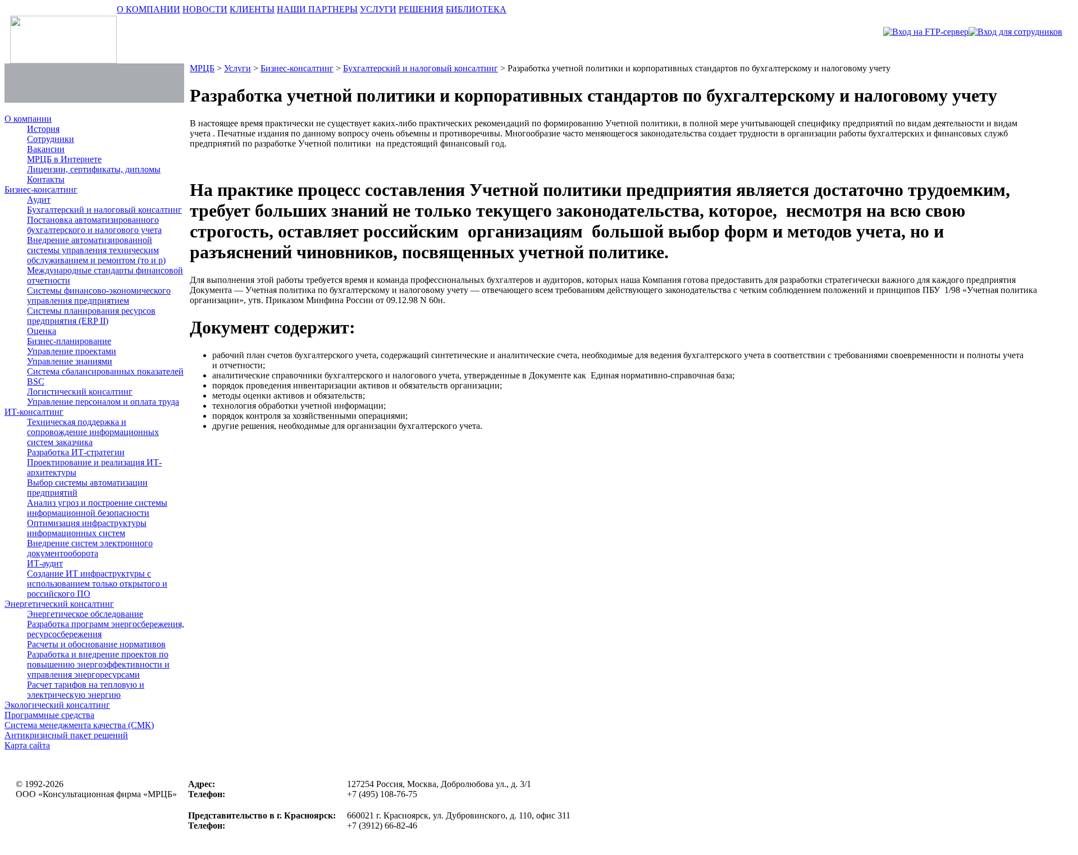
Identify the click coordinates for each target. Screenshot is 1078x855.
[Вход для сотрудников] (1015, 32)
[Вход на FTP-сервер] (926, 32)
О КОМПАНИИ (148, 9)
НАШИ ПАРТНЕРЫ (317, 9)
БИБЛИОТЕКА (476, 9)
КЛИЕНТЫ (252, 9)
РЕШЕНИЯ (421, 9)
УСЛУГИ (378, 9)
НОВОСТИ (204, 9)
